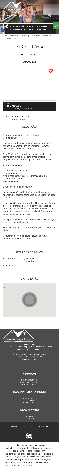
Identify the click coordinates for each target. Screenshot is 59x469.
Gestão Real (30, 418)
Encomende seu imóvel (29, 382)
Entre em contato (29, 398)
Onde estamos (29, 400)
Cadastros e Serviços (29, 380)
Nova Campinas (11, 38)
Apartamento (36, 36)
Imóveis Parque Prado (11, 36)
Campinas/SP (46, 36)
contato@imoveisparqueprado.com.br (31, 354)
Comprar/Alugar (25, 36)
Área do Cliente (29, 402)
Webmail (29, 416)
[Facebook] (3, 30)
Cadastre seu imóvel (29, 384)
